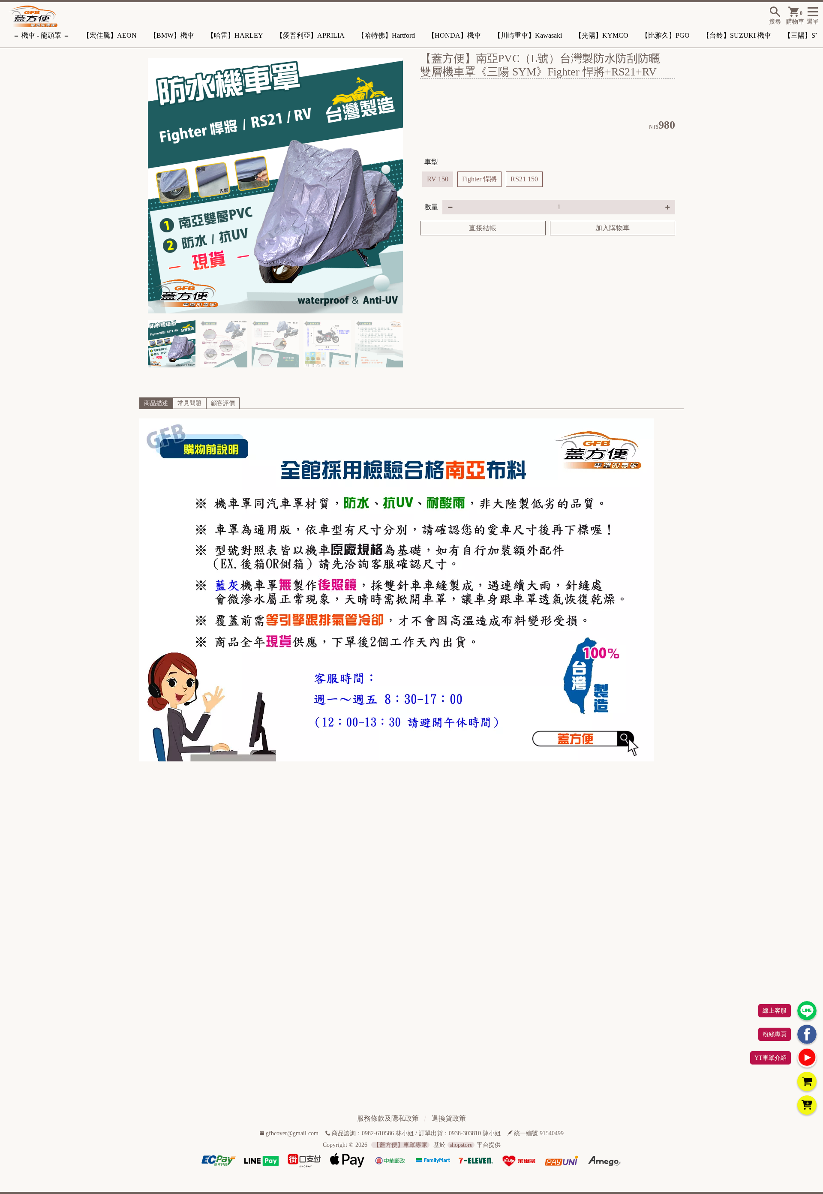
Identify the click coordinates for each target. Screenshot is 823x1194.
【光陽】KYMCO (601, 35)
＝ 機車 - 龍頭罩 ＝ (41, 35)
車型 (431, 161)
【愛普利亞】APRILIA (310, 35)
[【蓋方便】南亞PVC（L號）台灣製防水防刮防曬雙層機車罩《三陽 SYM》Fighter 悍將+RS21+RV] (275, 185)
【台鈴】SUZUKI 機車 (737, 35)
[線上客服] (807, 1010)
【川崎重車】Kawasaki (528, 35)
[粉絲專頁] (807, 1034)
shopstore (461, 1145)
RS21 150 (524, 179)
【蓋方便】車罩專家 (400, 1145)
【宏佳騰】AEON (110, 35)
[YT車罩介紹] (807, 1058)
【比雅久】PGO (665, 35)
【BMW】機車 (172, 35)
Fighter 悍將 (479, 179)
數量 (431, 207)
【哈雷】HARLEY (235, 35)
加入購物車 (612, 228)
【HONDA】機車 (454, 35)
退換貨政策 (449, 1118)
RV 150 (437, 179)
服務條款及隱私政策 (388, 1118)
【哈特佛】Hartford (386, 35)
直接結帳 (482, 228)
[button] (393, 186)
